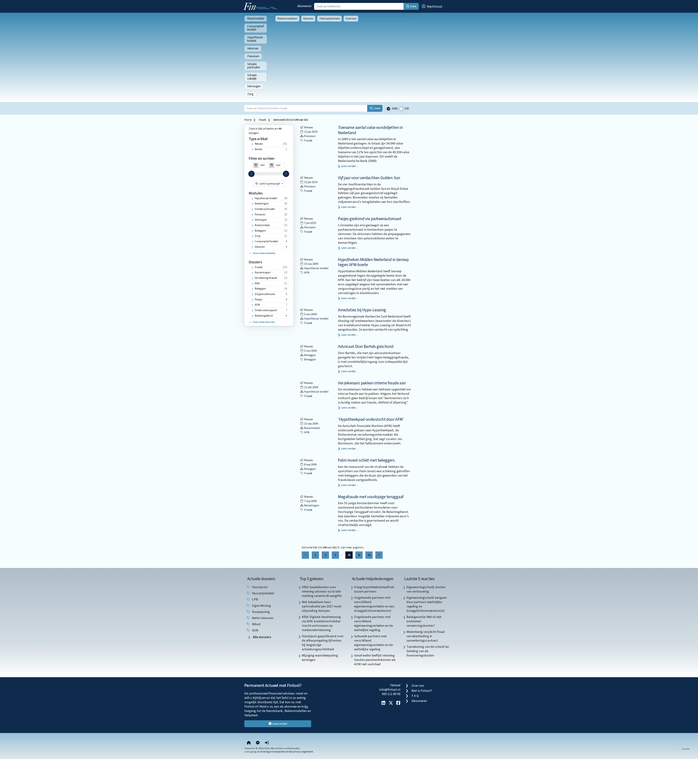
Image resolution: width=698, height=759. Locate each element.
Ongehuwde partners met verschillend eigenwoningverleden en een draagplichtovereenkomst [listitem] (374, 604)
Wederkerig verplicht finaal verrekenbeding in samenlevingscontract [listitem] (425, 636)
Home (248, 120)
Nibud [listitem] (255, 624)
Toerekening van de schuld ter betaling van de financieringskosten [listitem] (427, 651)
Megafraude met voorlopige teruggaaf (370, 497)
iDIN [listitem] (254, 630)
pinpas (258, 300)
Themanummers (329, 18)
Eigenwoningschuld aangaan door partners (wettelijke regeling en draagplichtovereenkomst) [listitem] (426, 604)
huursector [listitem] (259, 587)
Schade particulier (253, 66)
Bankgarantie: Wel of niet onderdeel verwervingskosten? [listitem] (424, 621)
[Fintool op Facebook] (398, 703)
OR (406, 108)
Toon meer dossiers (263, 322)
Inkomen (252, 48)
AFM (257, 305)
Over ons (351, 18)
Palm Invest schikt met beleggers (366, 460)
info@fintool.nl (389, 689)
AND (395, 108)
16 (369, 555)
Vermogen (253, 86)
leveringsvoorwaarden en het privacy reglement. (287, 752)
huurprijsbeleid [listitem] (262, 593)
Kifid (257, 283)
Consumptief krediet (255, 28)
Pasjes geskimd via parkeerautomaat (369, 219)
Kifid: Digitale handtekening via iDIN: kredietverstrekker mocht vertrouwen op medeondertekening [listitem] (321, 623)
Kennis (258, 149)
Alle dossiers (261, 637)
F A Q (415, 695)
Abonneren (304, 6)
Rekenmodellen (287, 18)
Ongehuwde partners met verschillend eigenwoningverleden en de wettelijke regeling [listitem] (373, 623)
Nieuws (259, 144)
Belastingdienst (264, 316)
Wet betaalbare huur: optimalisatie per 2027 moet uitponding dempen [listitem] (321, 606)
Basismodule (255, 18)
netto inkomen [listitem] (262, 618)
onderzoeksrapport (266, 310)
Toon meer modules (263, 253)
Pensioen (253, 56)
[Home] (248, 743)
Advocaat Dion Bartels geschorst (366, 346)
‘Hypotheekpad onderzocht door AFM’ (371, 419)
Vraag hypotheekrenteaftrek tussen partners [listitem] (374, 589)
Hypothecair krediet (255, 39)
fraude (262, 120)
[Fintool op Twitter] (391, 703)
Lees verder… (350, 166)
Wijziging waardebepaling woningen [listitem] (320, 657)
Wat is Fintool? (422, 690)
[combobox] (269, 183)
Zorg (250, 94)
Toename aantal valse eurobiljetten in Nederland (370, 130)
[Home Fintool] (261, 6)
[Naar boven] (258, 743)
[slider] (251, 174)
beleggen (260, 289)
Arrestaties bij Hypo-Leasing (362, 310)
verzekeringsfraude (266, 278)
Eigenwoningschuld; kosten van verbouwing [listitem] (425, 589)
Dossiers (308, 18)
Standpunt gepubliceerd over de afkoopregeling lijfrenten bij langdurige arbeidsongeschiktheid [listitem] (323, 643)
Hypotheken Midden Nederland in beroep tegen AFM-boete (373, 262)
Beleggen (260, 231)
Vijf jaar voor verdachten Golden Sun (369, 178)
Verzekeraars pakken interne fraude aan (372, 383)
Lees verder (279, 724)
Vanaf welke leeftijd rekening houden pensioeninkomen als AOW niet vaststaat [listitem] (375, 659)
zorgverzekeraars (265, 294)
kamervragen (262, 272)
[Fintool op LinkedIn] (383, 703)
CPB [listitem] (254, 599)
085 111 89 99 (391, 694)
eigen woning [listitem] (261, 605)
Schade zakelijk (251, 77)
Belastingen (262, 204)
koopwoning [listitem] (260, 611)
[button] (431, 6)
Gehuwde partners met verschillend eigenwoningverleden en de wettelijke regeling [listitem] (373, 643)
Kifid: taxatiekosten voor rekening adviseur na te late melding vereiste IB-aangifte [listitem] (321, 591)
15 (359, 555)
